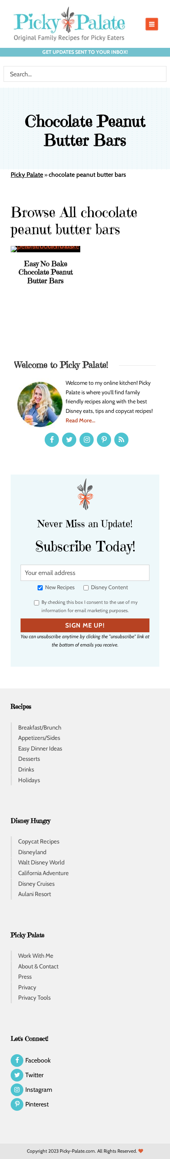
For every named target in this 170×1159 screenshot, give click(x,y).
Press (25, 976)
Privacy (27, 987)
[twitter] (69, 440)
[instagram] (86, 440)
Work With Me (35, 955)
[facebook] (52, 440)
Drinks (26, 769)
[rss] (121, 440)
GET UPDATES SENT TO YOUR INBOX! (85, 52)
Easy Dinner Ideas (40, 748)
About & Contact (38, 966)
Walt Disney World (41, 862)
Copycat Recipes (38, 841)
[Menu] (151, 24)
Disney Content (109, 587)
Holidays (29, 780)
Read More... (80, 420)
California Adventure (43, 873)
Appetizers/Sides (39, 737)
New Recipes (59, 587)
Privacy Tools (34, 997)
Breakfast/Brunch (39, 727)
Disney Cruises (36, 883)
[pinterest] (104, 440)
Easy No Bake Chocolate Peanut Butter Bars (46, 272)
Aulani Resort (34, 894)
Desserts (29, 758)
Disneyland (32, 852)
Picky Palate (27, 174)
